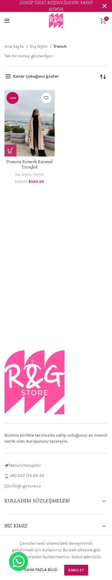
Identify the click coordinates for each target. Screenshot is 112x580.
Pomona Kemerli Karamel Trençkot (29, 164)
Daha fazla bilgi (40, 569)
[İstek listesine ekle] (46, 98)
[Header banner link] (47, 6)
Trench (38, 174)
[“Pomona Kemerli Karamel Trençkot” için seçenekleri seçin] (10, 150)
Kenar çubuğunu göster (36, 76)
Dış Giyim (39, 46)
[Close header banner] (104, 6)
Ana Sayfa (14, 46)
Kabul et (76, 570)
